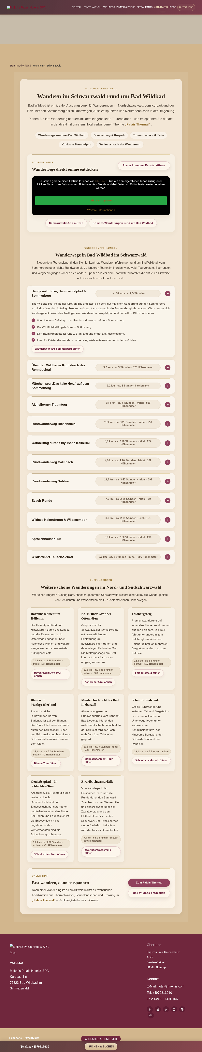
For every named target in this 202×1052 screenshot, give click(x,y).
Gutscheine (186, 7)
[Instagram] (158, 1009)
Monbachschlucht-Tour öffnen (99, 760)
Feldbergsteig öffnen (147, 672)
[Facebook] (150, 1009)
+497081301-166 (165, 999)
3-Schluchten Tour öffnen (49, 854)
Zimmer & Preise (125, 7)
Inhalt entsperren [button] (101, 200)
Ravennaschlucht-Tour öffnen (47, 674)
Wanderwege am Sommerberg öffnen (57, 348)
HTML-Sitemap (156, 967)
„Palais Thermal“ (138, 124)
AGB (149, 957)
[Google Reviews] (182, 1009)
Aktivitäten (161, 7)
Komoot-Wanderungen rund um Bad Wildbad (123, 223)
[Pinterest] (166, 1009)
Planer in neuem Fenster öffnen (144, 165)
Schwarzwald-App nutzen (66, 223)
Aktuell (97, 7)
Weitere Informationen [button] (101, 210)
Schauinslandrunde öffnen (151, 760)
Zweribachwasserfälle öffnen (98, 851)
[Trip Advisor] (151, 1015)
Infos (172, 7)
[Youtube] (174, 1009)
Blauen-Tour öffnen (45, 763)
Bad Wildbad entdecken (149, 892)
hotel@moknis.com (170, 986)
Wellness (109, 7)
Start (87, 7)
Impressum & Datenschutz (163, 952)
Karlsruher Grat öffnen (98, 681)
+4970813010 (162, 992)
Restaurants (144, 7)
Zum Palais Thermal (149, 882)
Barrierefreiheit (156, 962)
